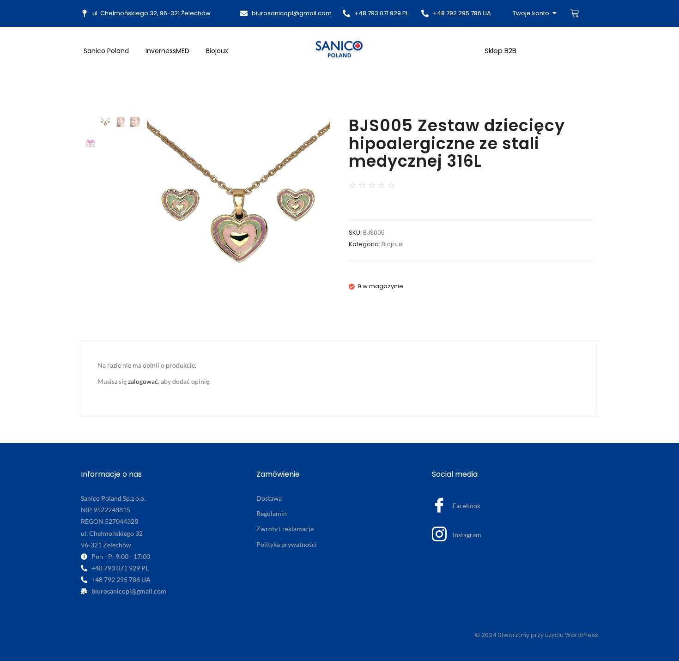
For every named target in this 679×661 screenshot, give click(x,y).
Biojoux (217, 50)
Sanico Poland (106, 50)
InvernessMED (167, 50)
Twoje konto (531, 13)
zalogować (143, 381)
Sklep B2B (500, 50)
